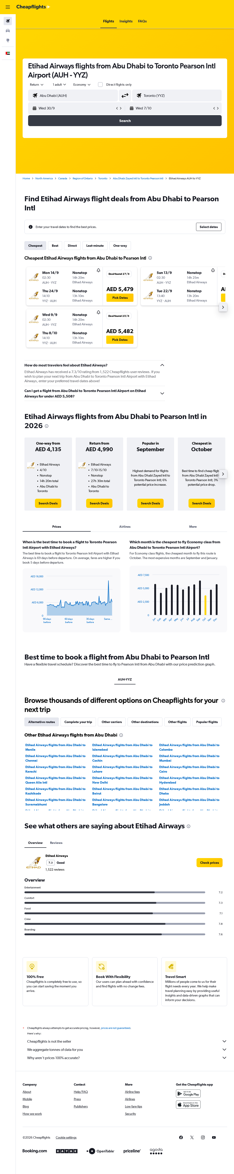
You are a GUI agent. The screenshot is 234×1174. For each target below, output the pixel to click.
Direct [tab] (72, 245)
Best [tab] (55, 245)
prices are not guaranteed (115, 1028)
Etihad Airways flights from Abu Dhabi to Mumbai (189, 758)
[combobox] (82, 84)
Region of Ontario (83, 178)
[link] (48, 503)
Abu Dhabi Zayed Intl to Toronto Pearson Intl (138, 178)
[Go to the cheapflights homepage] (33, 7)
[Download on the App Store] (188, 1104)
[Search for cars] (8, 30)
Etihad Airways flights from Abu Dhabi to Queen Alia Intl (55, 780)
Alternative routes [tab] (41, 722)
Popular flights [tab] (207, 722)
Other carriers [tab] (112, 722)
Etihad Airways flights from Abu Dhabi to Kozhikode (55, 791)
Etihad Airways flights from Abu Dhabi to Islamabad (122, 747)
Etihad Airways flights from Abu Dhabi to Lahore (122, 769)
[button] (8, 7)
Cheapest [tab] (35, 245)
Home (26, 178)
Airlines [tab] (124, 526)
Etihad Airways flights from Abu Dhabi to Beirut (122, 791)
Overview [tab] (35, 843)
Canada (62, 178)
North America (44, 178)
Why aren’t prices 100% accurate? (53, 1058)
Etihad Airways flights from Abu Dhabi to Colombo (189, 747)
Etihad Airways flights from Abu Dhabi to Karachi (55, 769)
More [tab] (193, 526)
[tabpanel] (125, 590)
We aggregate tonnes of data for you (55, 1049)
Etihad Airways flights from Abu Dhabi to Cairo (189, 769)
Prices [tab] (56, 526)
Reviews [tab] (56, 843)
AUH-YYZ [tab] (125, 679)
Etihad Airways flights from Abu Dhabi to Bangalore (122, 802)
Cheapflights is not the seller (49, 1041)
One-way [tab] (120, 245)
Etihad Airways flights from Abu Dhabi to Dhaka (189, 791)
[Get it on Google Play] (188, 1093)
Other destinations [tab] (145, 722)
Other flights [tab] (177, 722)
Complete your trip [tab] (78, 722)
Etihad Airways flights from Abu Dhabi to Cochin (122, 758)
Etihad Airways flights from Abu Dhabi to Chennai (55, 758)
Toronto (102, 178)
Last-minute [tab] (95, 245)
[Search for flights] (8, 21)
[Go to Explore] (8, 40)
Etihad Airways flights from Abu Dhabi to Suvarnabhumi (55, 802)
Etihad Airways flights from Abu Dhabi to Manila (55, 747)
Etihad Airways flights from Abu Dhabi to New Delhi (122, 780)
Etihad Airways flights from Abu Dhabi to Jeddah (189, 802)
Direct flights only (119, 84)
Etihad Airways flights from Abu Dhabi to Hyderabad (189, 780)
